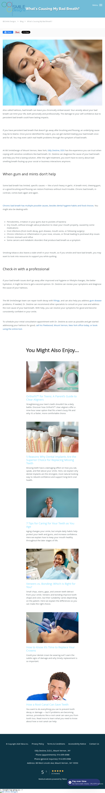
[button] (100, 5)
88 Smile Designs (9, 21)
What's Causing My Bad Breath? (39, 21)
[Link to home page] (42, 9)
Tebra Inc (24, 744)
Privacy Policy (38, 744)
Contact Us (94, 744)
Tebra (64, 779)
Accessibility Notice (77, 744)
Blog (22, 21)
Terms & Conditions (56, 744)
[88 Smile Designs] (52, 792)
